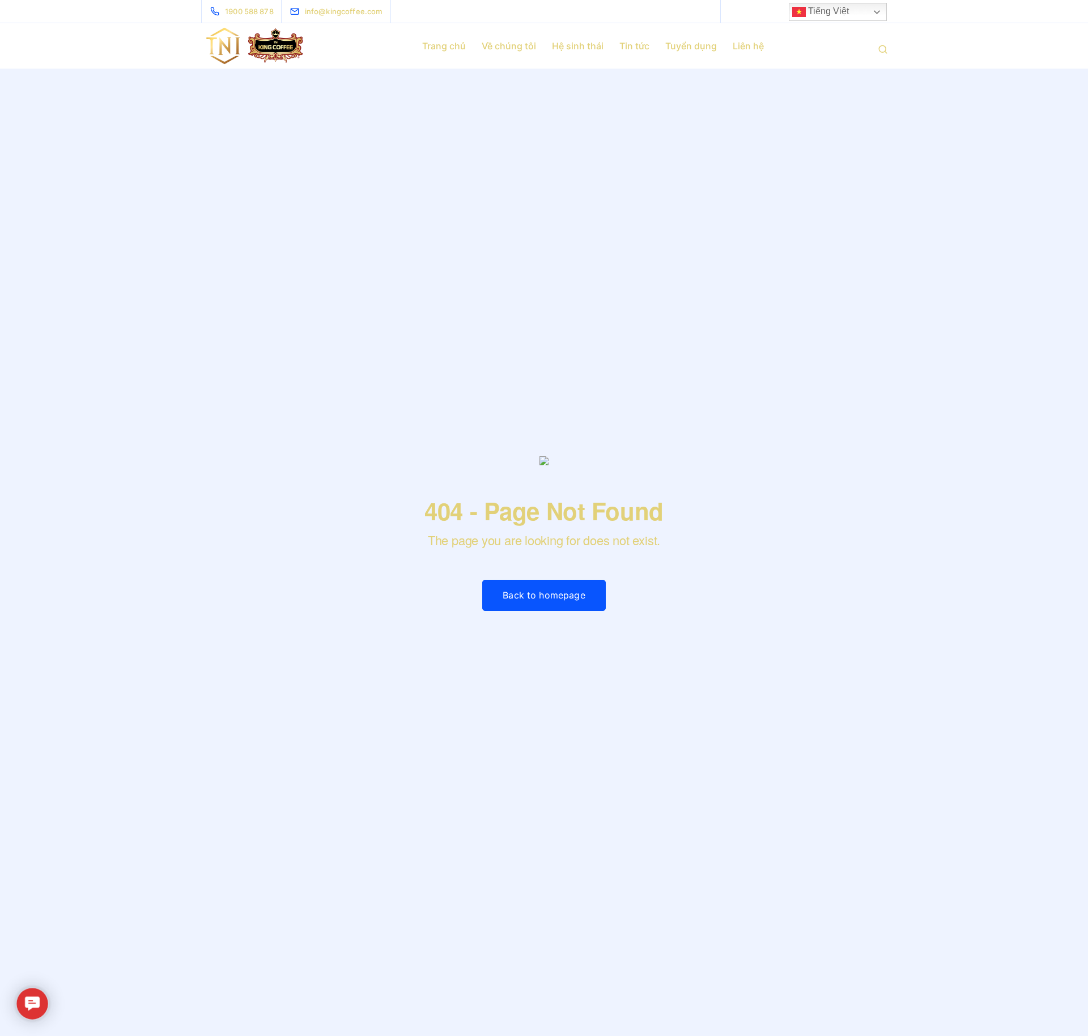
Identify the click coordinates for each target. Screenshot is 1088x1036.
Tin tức (634, 46)
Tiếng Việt (827, 11)
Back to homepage (544, 595)
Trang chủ (444, 46)
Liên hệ (748, 46)
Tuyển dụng (691, 46)
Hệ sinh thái (578, 46)
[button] (32, 1004)
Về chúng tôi (509, 46)
